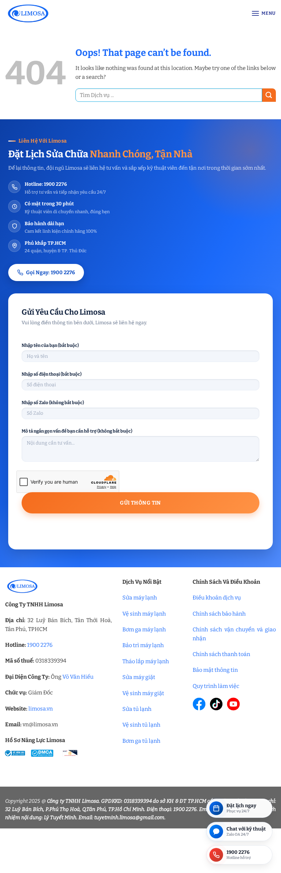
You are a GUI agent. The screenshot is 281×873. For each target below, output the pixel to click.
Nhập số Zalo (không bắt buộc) (53, 402)
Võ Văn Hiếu (78, 677)
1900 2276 (39, 645)
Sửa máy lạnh (139, 597)
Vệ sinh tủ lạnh (141, 725)
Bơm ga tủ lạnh (141, 741)
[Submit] (269, 95)
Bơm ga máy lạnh (144, 629)
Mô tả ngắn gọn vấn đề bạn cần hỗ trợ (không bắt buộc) (77, 431)
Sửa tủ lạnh (136, 709)
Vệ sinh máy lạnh (144, 613)
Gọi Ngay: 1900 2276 (50, 272)
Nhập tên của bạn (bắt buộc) (50, 345)
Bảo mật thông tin (215, 670)
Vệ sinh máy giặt (143, 693)
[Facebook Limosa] (199, 704)
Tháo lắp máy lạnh (145, 661)
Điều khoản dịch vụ (217, 597)
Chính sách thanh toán (221, 654)
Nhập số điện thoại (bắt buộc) (52, 374)
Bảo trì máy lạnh (143, 645)
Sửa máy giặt (138, 677)
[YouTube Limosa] (233, 704)
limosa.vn (40, 708)
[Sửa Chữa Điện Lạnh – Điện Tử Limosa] (62, 13)
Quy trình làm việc (216, 686)
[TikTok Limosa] (216, 704)
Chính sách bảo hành (219, 613)
